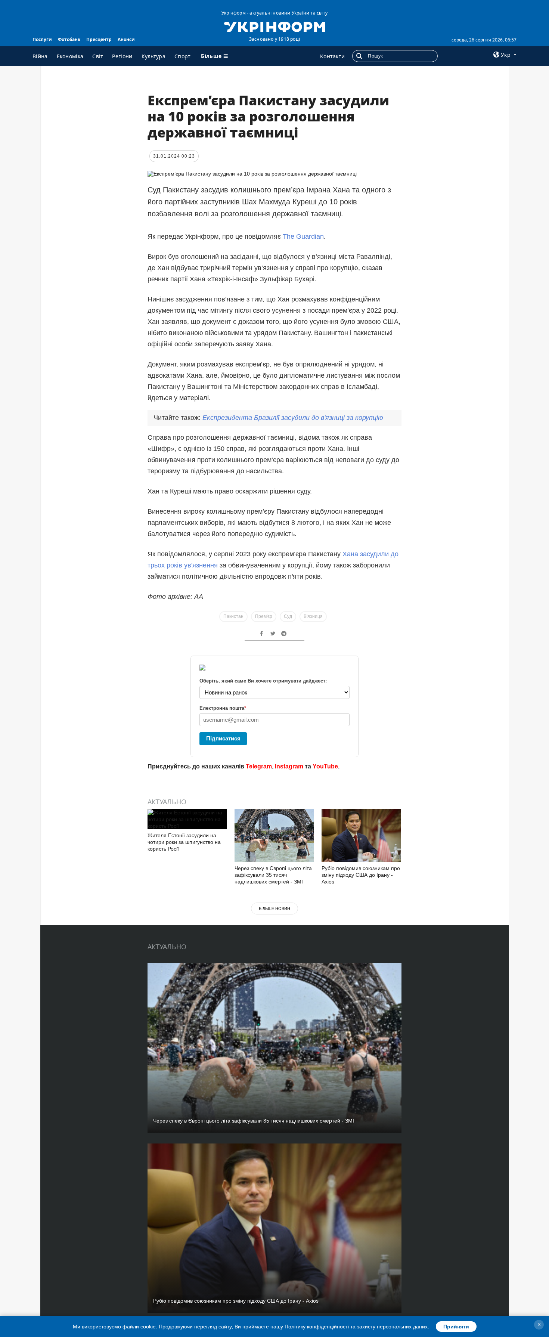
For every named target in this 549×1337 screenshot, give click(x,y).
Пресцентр (99, 39)
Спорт (182, 56)
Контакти (332, 56)
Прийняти (456, 1327)
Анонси (126, 39)
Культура (153, 56)
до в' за (292, 417)
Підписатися (223, 738)
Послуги (42, 39)
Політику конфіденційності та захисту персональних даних (356, 1327)
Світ (97, 56)
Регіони (122, 56)
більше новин (274, 908)
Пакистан (233, 616)
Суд (288, 616)
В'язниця (313, 616)
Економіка (70, 56)
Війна (40, 56)
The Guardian (303, 236)
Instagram (289, 766)
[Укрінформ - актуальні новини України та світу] (274, 26)
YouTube (325, 766)
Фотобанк (69, 39)
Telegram (259, 766)
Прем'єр (263, 616)
